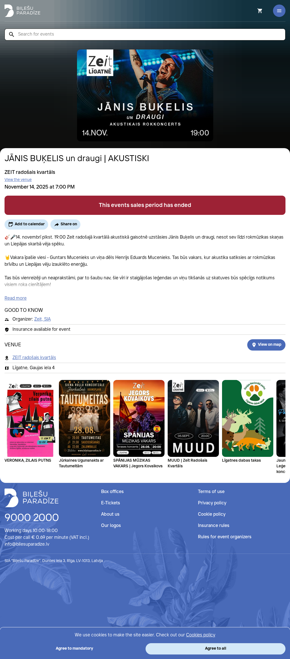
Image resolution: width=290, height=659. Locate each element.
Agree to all (215, 649)
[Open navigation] (279, 11)
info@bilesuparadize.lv (27, 544)
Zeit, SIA (42, 319)
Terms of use (211, 492)
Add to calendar (30, 224)
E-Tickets (110, 503)
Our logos (111, 526)
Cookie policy (211, 514)
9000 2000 (32, 518)
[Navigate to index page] (22, 11)
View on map (270, 345)
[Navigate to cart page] (252, 11)
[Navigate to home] (31, 498)
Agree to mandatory (74, 649)
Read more (16, 298)
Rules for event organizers (224, 537)
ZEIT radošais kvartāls (34, 358)
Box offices (112, 492)
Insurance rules (213, 526)
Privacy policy (212, 503)
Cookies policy (200, 635)
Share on (69, 224)
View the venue (18, 180)
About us (110, 514)
